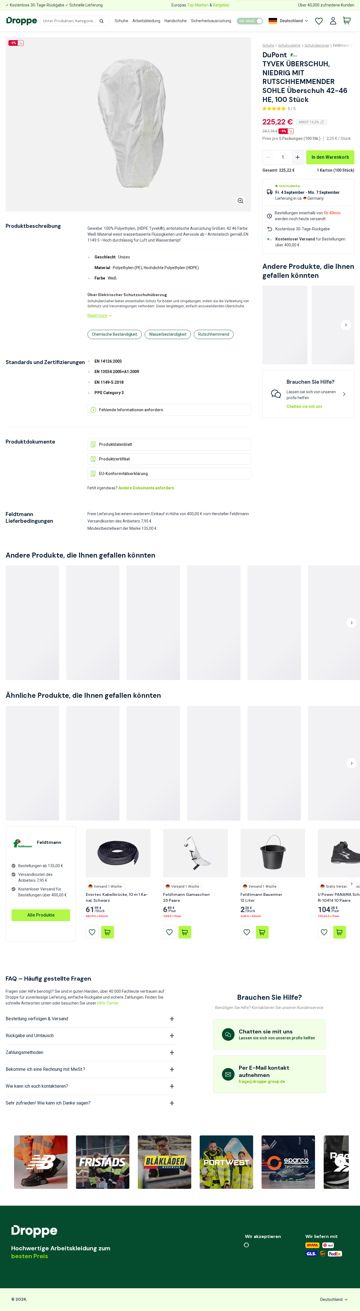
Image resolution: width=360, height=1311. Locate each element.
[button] (102, 21)
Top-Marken (198, 5)
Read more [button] (97, 315)
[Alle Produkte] (41, 909)
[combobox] (74, 21)
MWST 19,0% (309, 122)
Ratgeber (221, 5)
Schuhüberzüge (317, 45)
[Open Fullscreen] (240, 201)
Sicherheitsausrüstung (211, 21)
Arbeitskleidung (146, 21)
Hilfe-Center (108, 1003)
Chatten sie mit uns (304, 406)
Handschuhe (176, 21)
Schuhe (121, 21)
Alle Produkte (41, 915)
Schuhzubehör (289, 45)
